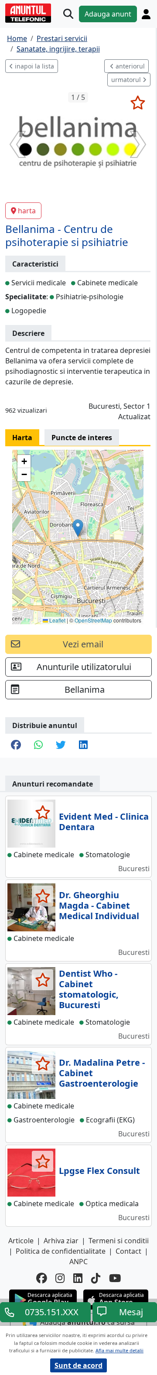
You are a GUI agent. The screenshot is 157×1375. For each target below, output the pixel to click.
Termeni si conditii (119, 1240)
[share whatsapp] (38, 745)
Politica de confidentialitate (61, 1251)
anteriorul (129, 66)
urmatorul (127, 79)
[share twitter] (61, 745)
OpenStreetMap (93, 620)
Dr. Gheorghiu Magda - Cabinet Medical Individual (99, 905)
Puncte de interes (81, 437)
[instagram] (60, 1278)
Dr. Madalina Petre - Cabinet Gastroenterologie (102, 1073)
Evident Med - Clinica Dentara (104, 822)
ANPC (78, 1261)
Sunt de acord (78, 1365)
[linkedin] (77, 1278)
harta (27, 210)
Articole (21, 1240)
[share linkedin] (83, 745)
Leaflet (56, 620)
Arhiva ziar (61, 1240)
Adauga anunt (108, 14)
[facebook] (41, 1278)
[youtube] (115, 1278)
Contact (128, 1251)
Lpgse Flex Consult (99, 1171)
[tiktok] (95, 1278)
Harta (22, 437)
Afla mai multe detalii (119, 1350)
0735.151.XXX (51, 1312)
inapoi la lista (33, 66)
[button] (77, 528)
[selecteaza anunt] (137, 102)
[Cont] (146, 14)
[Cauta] (68, 14)
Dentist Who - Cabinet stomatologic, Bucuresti (89, 989)
